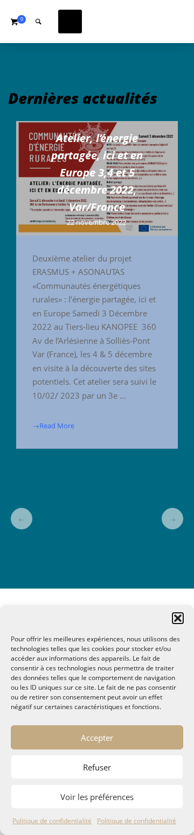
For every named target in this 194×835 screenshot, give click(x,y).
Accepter (97, 737)
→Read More (53, 425)
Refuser (97, 767)
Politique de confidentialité (52, 820)
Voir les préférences (97, 796)
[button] (177, 618)
